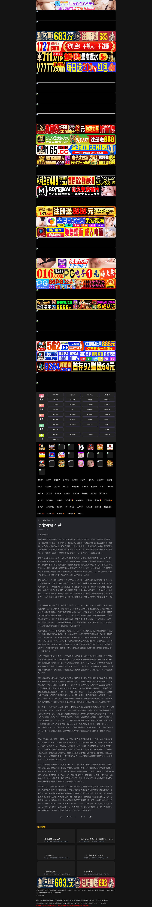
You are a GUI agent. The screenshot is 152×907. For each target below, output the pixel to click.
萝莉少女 (107, 395)
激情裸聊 (89, 500)
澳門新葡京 (50, 500)
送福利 (109, 480)
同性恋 (107, 429)
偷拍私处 (67, 493)
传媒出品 (55, 429)
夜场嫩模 (85, 493)
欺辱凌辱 (55, 409)
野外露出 (107, 409)
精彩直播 (94, 487)
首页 (39, 520)
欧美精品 (90, 395)
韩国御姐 (72, 405)
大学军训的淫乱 (50, 871)
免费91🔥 (41, 514)
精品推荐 (55, 395)
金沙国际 (60, 507)
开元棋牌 (57, 480)
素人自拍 (107, 400)
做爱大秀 (89, 507)
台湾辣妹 (55, 405)
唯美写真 (90, 424)
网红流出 (90, 409)
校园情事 (72, 434)
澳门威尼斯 (107, 507)
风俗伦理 (107, 434)
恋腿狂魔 (107, 415)
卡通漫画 (55, 424)
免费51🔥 (98, 500)
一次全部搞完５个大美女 (93, 855)
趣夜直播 (76, 493)
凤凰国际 (66, 487)
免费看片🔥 (69, 500)
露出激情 (72, 424)
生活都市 (55, 434)
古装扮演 (55, 415)
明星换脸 (72, 419)
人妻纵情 (90, 434)
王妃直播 (49, 493)
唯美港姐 (90, 405)
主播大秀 (40, 493)
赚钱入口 (81, 514)
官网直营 (66, 480)
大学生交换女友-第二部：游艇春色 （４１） (96, 839)
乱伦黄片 (58, 493)
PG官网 (48, 480)
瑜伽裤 (90, 419)
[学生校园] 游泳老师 (52, 839)
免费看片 (80, 507)
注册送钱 (92, 480)
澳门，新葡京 (70, 507)
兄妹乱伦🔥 (61, 514)
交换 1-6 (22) (49, 855)
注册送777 (100, 480)
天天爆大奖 (50, 507)
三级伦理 (55, 400)
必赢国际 (57, 487)
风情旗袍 (55, 419)
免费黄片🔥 (71, 514)
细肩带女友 (88, 871)
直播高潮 (85, 487)
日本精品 (72, 400)
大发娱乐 (40, 500)
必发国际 (94, 493)
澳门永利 (75, 480)
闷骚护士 (107, 419)
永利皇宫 (60, 500)
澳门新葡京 (103, 493)
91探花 (73, 409)
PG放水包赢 (75, 487)
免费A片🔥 (50, 514)
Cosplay (89, 400)
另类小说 (55, 439)
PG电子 (83, 480)
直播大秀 (98, 507)
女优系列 (72, 415)
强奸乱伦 (72, 395)
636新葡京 (79, 500)
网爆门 (107, 424)
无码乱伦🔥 (108, 500)
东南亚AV (107, 405)
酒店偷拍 (111, 487)
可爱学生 (90, 415)
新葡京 (40, 487)
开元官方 (40, 507)
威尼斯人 (40, 480)
